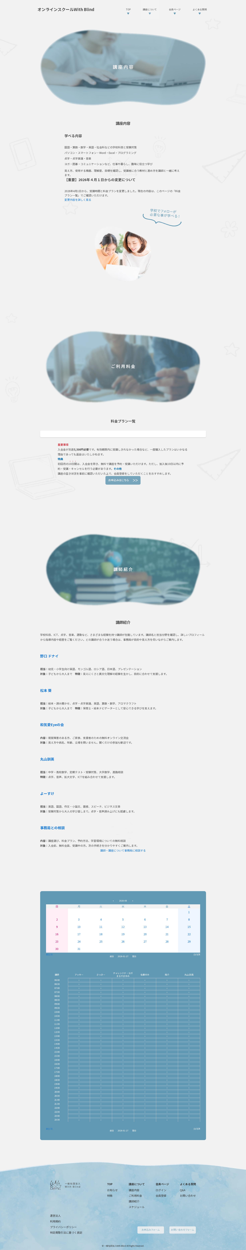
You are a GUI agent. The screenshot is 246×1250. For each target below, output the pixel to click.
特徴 (109, 1196)
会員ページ (162, 1184)
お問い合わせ (188, 1196)
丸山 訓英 (189, 974)
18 (100, 934)
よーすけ (47, 793)
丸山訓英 (47, 758)
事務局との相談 (52, 827)
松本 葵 (46, 690)
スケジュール (137, 1207)
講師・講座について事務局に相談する (123, 850)
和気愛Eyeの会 (52, 724)
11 (100, 927)
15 (189, 927)
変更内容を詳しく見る (77, 200)
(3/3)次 (197, 954)
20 (145, 934)
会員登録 (161, 1196)
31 (78, 949)
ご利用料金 (135, 1196)
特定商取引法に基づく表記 (66, 1232)
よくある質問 (188, 1184)
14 (167, 927)
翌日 (134, 956)
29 (189, 941)
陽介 (167, 974)
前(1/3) (49, 954)
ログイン (161, 1190)
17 (78, 934)
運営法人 (55, 1216)
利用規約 (55, 1221)
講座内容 (134, 1190)
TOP (109, 1184)
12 (123, 927)
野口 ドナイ (49, 655)
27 (145, 941)
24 (78, 941)
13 (145, 927)
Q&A (182, 1190)
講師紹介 (134, 1201)
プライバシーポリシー (63, 1227)
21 (167, 934)
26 (123, 941)
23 (56, 941)
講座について (137, 1184)
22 (189, 934)
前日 (112, 956)
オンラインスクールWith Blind (65, 9)
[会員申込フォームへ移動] (123, 480)
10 (78, 927)
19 (123, 934)
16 (56, 934)
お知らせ (112, 1190)
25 (100, 941)
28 (167, 941)
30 (56, 949)
